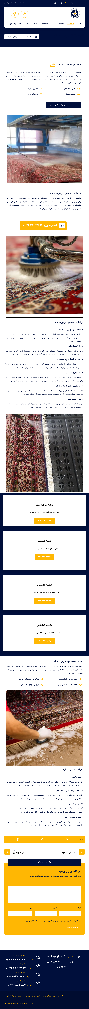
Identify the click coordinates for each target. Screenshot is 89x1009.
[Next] (77, 149)
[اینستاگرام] (20, 24)
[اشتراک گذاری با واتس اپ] (66, 839)
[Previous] (11, 149)
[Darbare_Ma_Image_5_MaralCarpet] (44, 149)
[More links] (27, 24)
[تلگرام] (15, 24)
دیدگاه (78, 883)
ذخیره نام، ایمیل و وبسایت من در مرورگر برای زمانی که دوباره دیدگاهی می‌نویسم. (51, 921)
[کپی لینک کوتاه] (17, 839)
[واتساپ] (10, 24)
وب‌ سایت (28, 908)
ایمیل (54, 908)
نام (79, 908)
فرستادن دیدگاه (72, 927)
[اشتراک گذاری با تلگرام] (42, 839)
